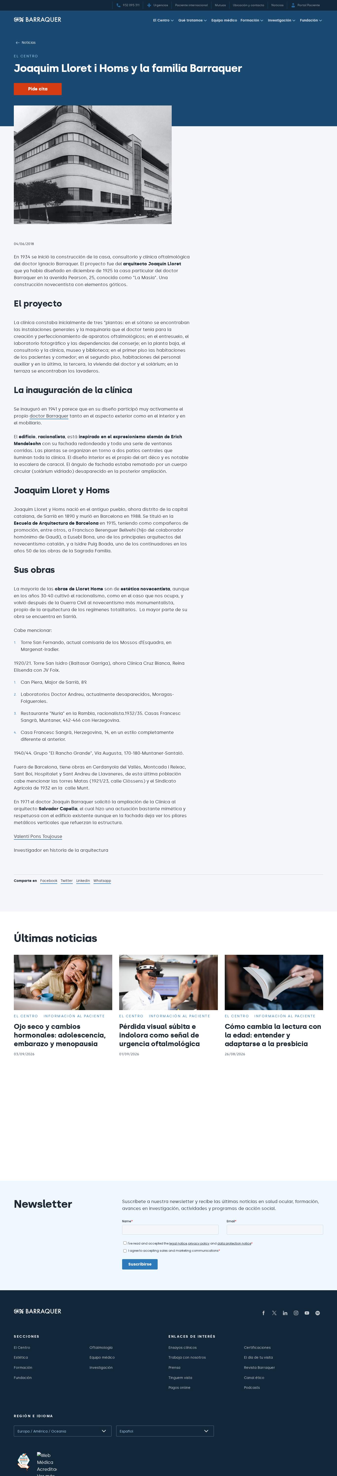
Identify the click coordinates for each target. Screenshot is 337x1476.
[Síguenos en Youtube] (306, 1313)
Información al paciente (74, 1016)
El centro (26, 56)
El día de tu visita (258, 1357)
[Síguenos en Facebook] (263, 1313)
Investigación (279, 20)
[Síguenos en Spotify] (317, 1313)
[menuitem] (164, 21)
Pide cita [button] (37, 89)
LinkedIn (83, 881)
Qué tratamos (190, 20)
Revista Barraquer (259, 1367)
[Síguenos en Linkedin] (285, 1313)
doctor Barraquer (49, 416)
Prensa (174, 1367)
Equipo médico (224, 20)
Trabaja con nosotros (187, 1357)
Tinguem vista (180, 1377)
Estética (21, 1357)
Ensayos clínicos (182, 1347)
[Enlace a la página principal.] (37, 19)
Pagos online (179, 1387)
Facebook (48, 881)
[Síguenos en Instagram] (296, 1313)
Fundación (309, 20)
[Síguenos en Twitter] (274, 1313)
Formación (250, 20)
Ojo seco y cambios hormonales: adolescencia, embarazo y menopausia (60, 1035)
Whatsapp (102, 881)
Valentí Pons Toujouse (38, 836)
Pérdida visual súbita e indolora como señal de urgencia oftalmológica (159, 1035)
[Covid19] (24, 1462)
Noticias (29, 42)
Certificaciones (257, 1347)
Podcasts (252, 1387)
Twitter (67, 881)
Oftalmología (101, 1347)
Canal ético (254, 1377)
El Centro (161, 20)
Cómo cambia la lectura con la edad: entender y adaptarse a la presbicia (273, 1035)
